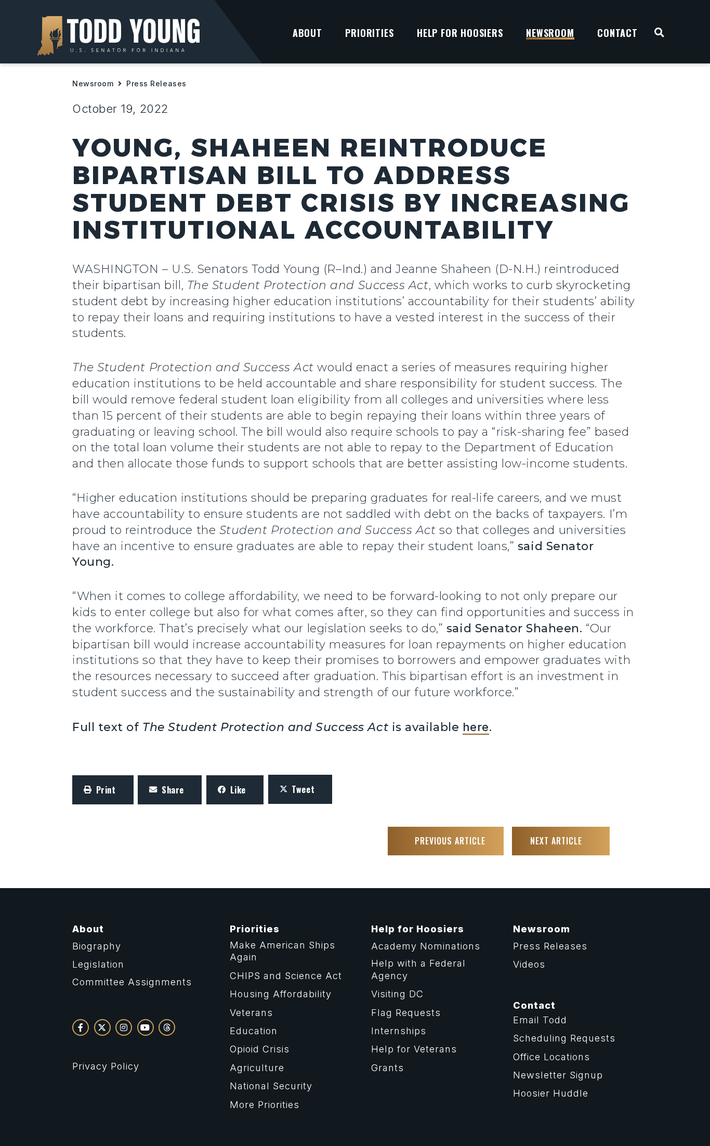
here (476, 727)
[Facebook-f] (80, 1027)
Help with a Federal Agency (418, 969)
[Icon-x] (102, 1027)
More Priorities (264, 1104)
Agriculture (257, 1067)
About (88, 928)
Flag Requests (406, 1012)
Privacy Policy (105, 1066)
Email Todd (540, 1019)
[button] (103, 789)
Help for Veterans (414, 1049)
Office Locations (551, 1056)
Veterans (251, 1012)
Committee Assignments (132, 981)
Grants (387, 1067)
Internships (398, 1030)
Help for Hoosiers (417, 928)
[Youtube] (145, 1027)
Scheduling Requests (564, 1038)
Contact (534, 1005)
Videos (529, 964)
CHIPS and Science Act (286, 975)
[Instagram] (123, 1027)
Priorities (255, 928)
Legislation (98, 964)
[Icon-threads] (167, 1027)
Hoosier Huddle (550, 1093)
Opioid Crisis (260, 1049)
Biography (96, 946)
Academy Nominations (425, 946)
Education (254, 1030)
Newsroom (92, 83)
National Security (271, 1085)
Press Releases (156, 83)
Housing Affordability (281, 993)
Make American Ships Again (282, 951)
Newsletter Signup (558, 1075)
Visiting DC (397, 993)
